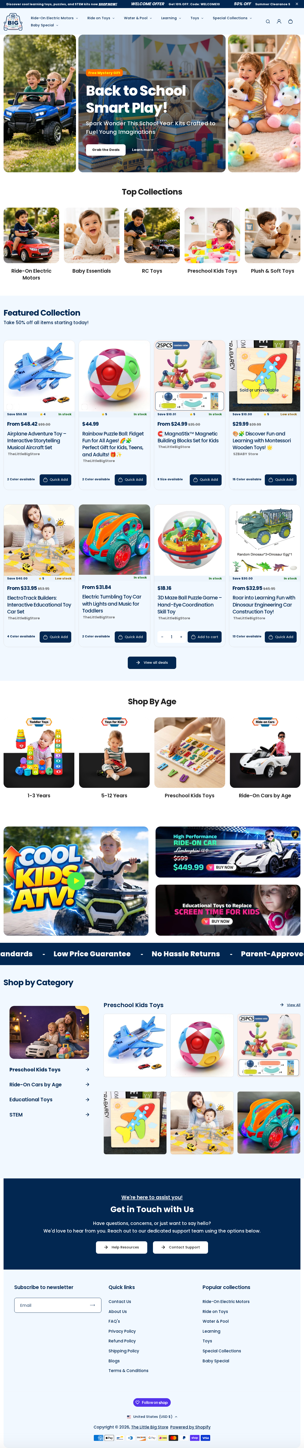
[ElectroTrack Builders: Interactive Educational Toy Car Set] (39, 574)
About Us (118, 1311)
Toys (194, 18)
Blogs (114, 1361)
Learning (169, 18)
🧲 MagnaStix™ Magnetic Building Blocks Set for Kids (187, 437)
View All (293, 1005)
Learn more (143, 149)
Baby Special (42, 25)
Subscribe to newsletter (43, 1287)
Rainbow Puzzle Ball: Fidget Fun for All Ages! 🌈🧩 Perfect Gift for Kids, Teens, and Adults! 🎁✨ (113, 444)
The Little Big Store (149, 1427)
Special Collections (230, 18)
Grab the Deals (106, 149)
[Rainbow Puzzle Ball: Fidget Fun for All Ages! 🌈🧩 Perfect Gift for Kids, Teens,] (114, 410)
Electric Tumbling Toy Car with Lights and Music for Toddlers (111, 603)
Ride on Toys (98, 18)
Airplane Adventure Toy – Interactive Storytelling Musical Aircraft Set (36, 440)
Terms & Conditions (128, 1370)
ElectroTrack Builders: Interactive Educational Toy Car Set (39, 604)
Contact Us (120, 1301)
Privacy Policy (122, 1331)
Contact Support (184, 1247)
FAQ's (114, 1321)
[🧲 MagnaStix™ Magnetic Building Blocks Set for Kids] (189, 410)
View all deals (156, 662)
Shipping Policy (124, 1351)
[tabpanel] (202, 1076)
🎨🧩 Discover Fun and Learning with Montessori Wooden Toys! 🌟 (262, 440)
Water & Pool (135, 18)
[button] (296, 4)
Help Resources (125, 1247)
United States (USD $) (153, 1416)
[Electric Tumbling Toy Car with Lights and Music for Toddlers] (114, 573)
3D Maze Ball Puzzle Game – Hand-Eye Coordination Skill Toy (189, 604)
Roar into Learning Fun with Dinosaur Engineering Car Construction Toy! (264, 604)
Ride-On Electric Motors (52, 18)
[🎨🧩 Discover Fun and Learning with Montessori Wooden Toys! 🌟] (264, 410)
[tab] (49, 1069)
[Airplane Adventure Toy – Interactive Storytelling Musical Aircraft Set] (39, 410)
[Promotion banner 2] (228, 852)
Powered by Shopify (190, 1427)
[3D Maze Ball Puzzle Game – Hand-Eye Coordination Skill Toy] (189, 574)
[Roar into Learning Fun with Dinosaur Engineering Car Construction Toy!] (264, 574)
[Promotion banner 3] (228, 910)
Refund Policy (122, 1341)
